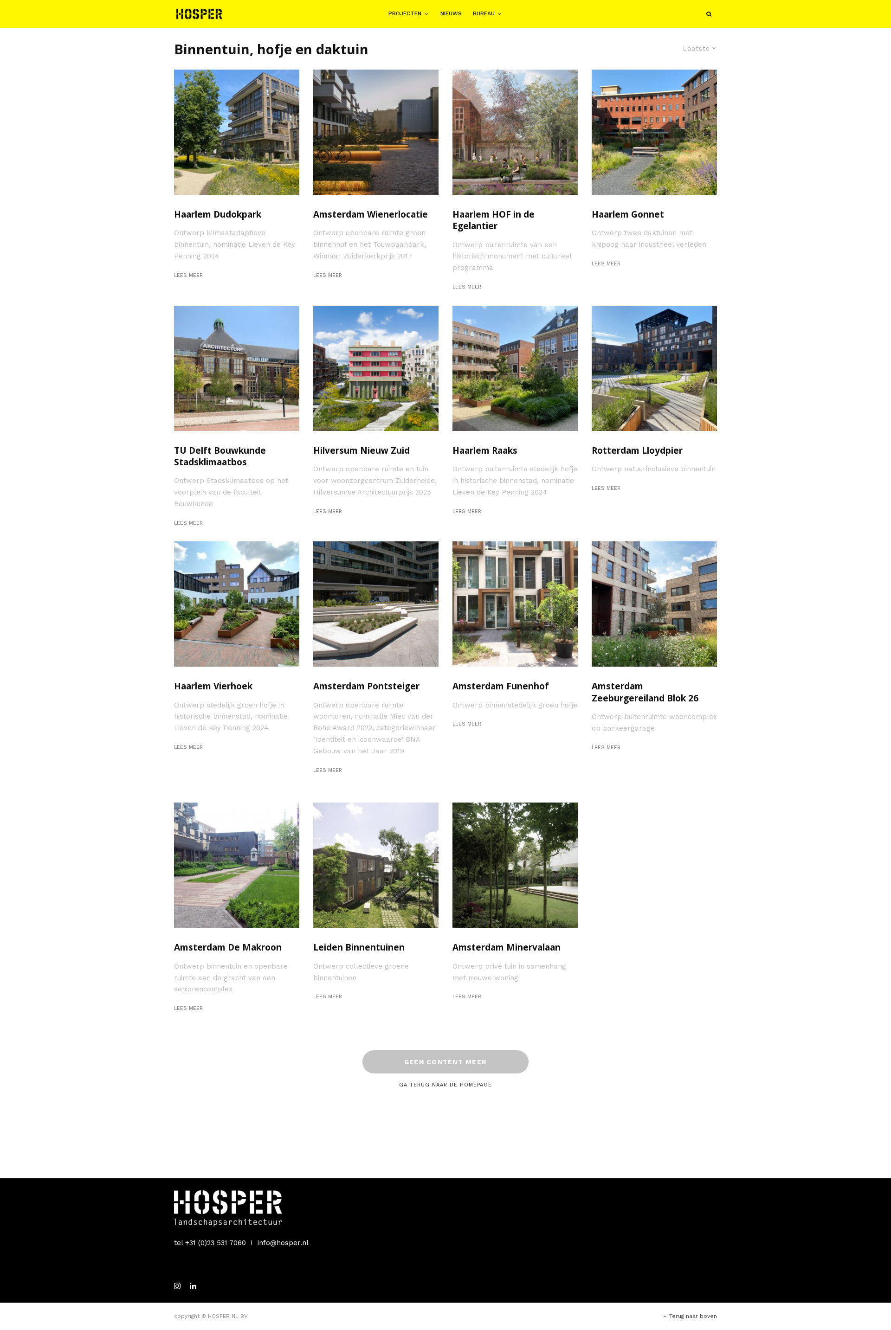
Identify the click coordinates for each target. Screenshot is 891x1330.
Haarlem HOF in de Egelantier (493, 220)
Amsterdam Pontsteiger (366, 686)
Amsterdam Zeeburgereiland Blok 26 (645, 692)
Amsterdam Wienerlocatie (370, 214)
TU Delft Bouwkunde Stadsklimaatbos (220, 456)
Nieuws (451, 13)
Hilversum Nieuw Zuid (361, 450)
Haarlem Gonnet (628, 214)
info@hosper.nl (283, 1243)
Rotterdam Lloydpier (637, 450)
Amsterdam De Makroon (228, 947)
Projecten (404, 13)
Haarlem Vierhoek (213, 686)
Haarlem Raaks (484, 450)
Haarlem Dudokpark (217, 214)
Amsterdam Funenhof (500, 686)
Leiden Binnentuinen (359, 947)
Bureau (484, 13)
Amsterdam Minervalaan (506, 947)
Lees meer (188, 275)
